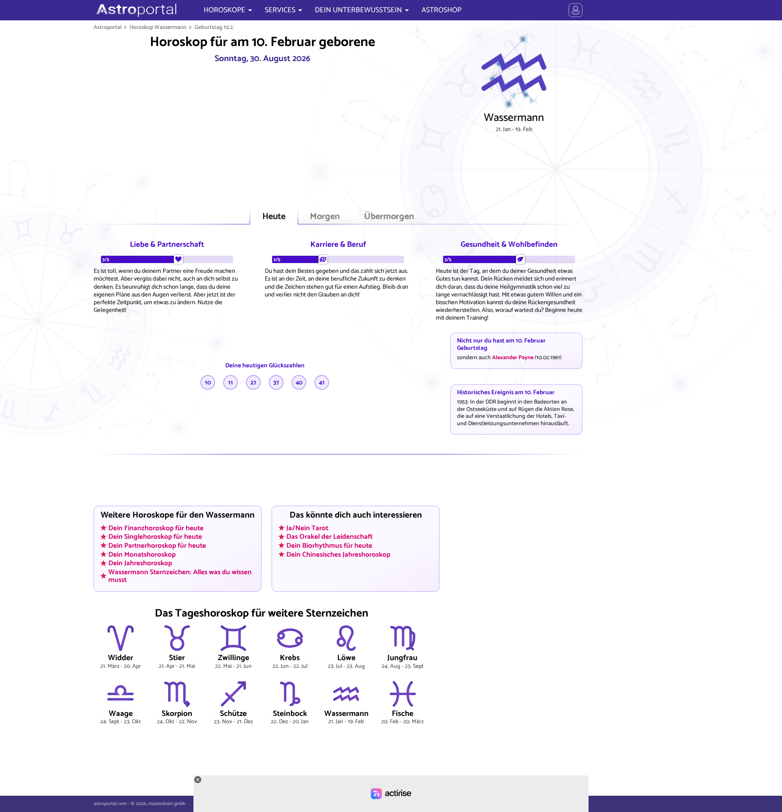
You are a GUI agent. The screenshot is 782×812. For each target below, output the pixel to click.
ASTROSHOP (441, 10)
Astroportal (107, 27)
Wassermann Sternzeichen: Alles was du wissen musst (180, 576)
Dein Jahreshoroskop (140, 563)
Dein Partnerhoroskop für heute (157, 545)
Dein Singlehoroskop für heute (155, 536)
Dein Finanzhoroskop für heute (156, 527)
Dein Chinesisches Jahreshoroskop (338, 554)
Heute (274, 217)
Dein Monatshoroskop (142, 554)
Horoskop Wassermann (158, 27)
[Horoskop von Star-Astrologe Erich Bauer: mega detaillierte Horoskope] (135, 10)
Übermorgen (389, 217)
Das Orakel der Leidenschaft (329, 536)
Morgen (325, 217)
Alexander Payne (513, 357)
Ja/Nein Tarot (307, 527)
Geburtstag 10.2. (214, 27)
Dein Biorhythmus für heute (329, 545)
